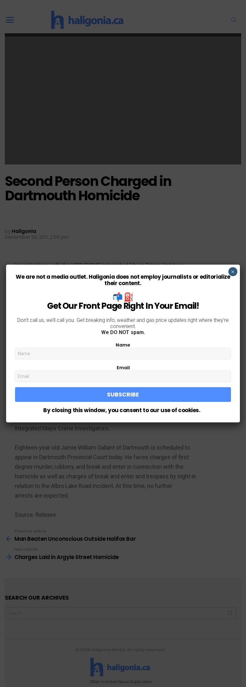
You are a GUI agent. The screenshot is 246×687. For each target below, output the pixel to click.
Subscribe (123, 394)
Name (123, 345)
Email (123, 367)
